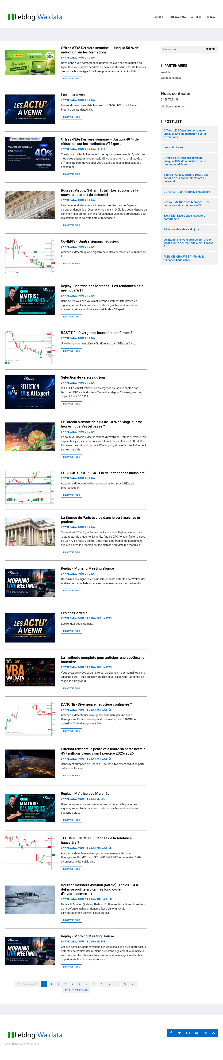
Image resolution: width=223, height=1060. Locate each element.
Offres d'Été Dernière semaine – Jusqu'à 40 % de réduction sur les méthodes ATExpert (100, 141)
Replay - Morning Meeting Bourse (87, 568)
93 (125, 984)
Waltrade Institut (171, 77)
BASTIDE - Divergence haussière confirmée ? (96, 333)
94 (133, 984)
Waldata (70, 57)
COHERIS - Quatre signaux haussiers (90, 241)
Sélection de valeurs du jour (83, 377)
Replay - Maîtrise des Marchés (85, 793)
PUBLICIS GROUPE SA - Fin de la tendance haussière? (103, 473)
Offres (101, 149)
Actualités (104, 618)
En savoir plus (71, 78)
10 (109, 984)
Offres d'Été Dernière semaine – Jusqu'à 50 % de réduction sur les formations (100, 50)
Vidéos (101, 799)
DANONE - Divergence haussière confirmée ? (96, 704)
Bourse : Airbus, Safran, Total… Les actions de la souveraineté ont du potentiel (99, 192)
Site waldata (178, 17)
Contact (212, 17)
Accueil (159, 17)
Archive (196, 17)
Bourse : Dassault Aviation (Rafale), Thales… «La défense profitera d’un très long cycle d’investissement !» (99, 889)
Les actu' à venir (74, 95)
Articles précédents (76, 990)
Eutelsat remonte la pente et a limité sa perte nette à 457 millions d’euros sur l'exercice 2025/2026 (103, 751)
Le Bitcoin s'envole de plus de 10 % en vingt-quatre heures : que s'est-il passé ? (101, 424)
